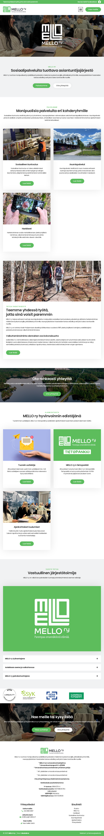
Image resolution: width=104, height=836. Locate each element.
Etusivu (76, 808)
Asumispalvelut (76, 818)
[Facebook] (99, 2)
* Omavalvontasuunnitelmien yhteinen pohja (52, 768)
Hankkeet (76, 813)
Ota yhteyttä (39, 779)
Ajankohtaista (76, 820)
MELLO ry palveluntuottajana (17, 676)
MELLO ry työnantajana (15, 658)
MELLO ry (76, 811)
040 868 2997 (28, 811)
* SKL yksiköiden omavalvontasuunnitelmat (52, 775)
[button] (80, 9)
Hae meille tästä (29, 823)
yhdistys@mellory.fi (29, 817)
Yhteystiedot (76, 822)
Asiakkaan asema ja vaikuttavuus (19, 667)
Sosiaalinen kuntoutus (76, 815)
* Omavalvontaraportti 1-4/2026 (52, 765)
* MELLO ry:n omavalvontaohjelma (52, 763)
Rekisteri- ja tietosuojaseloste (90, 833)
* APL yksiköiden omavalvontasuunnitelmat (52, 771)
